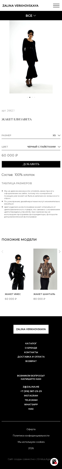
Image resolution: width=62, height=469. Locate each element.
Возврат (31, 361)
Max (31, 408)
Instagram (31, 395)
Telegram (31, 400)
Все (29, 16)
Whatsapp (31, 404)
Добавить (31, 164)
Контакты (31, 352)
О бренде (31, 347)
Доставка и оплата (31, 356)
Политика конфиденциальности (31, 435)
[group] (17, 276)
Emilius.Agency (45, 459)
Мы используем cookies (31, 442)
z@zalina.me (31, 386)
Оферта (31, 429)
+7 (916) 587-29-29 (31, 391)
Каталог (31, 343)
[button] (27, 97)
